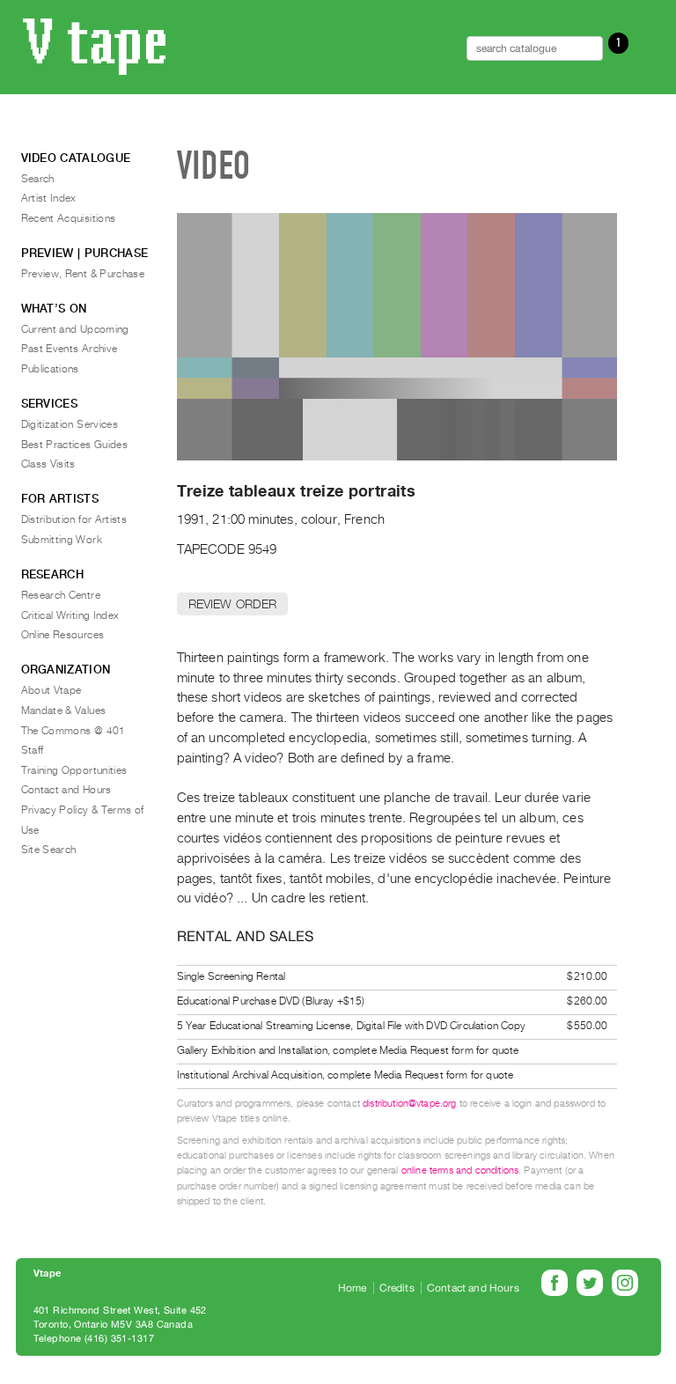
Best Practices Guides (75, 444)
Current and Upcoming (75, 329)
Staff (32, 750)
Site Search (49, 849)
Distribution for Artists (74, 519)
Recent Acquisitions (68, 218)
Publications (50, 369)
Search (38, 179)
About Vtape (51, 690)
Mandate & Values (64, 710)
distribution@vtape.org (410, 1103)
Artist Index (49, 198)
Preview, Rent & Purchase (83, 274)
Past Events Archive (69, 348)
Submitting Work (61, 540)
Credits (397, 1288)
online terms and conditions (459, 1170)
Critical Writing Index (70, 615)
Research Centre (60, 595)
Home (352, 1288)
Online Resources (63, 635)
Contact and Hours (66, 790)
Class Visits (48, 464)
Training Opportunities (74, 770)
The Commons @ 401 (73, 731)
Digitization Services (70, 424)
